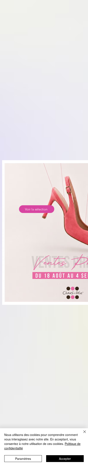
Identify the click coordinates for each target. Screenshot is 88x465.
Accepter (65, 458)
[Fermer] (82, 434)
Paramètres (23, 458)
